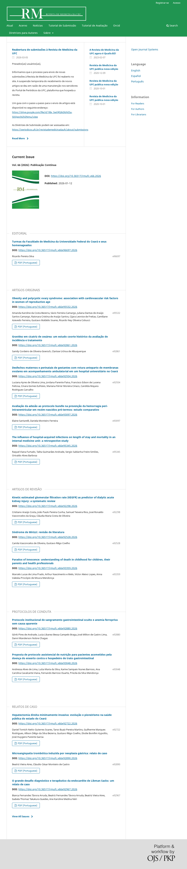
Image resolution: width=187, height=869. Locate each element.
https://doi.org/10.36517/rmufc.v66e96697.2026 (47, 250)
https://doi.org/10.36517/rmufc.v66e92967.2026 (47, 789)
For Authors (137, 109)
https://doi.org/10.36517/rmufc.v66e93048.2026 (47, 663)
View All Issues (20, 816)
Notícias (38, 25)
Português (137, 81)
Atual (10, 25)
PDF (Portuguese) (27, 262)
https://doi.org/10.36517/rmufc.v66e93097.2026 (47, 414)
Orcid (116, 25)
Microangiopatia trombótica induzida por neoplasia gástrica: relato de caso (59, 753)
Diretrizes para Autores (23, 33)
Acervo (23, 25)
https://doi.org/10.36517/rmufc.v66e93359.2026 (47, 568)
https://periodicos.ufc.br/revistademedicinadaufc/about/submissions (50, 129)
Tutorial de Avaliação (94, 25)
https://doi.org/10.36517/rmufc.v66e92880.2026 (47, 628)
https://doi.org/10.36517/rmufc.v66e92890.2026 (47, 758)
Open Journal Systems (144, 49)
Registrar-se (162, 2)
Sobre (47, 33)
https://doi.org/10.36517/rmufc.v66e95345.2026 (47, 445)
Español (136, 76)
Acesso (176, 2)
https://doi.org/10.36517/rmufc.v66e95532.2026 (47, 306)
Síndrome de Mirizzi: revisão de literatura (38, 532)
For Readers (137, 103)
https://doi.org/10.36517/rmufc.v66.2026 (76, 176)
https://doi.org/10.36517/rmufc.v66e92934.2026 (47, 376)
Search (173, 25)
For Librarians (138, 114)
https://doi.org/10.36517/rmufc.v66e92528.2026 (47, 537)
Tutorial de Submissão (62, 25)
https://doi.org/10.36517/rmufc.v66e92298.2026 (47, 506)
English (135, 70)
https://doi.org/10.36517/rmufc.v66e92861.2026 (47, 345)
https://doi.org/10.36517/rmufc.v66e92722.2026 (47, 723)
